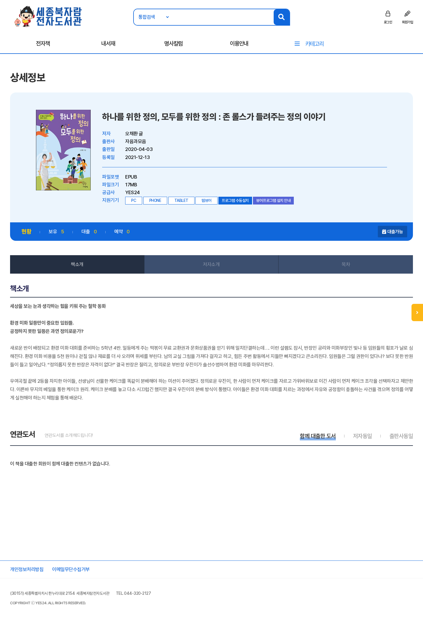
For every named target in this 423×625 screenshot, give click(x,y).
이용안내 (239, 43)
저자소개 (211, 264)
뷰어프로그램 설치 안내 (273, 200)
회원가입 (407, 22)
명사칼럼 (173, 43)
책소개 (77, 264)
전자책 (43, 43)
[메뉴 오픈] (417, 312)
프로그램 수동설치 (235, 200)
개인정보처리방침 (26, 569)
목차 (346, 264)
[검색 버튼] (281, 17)
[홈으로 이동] (48, 16)
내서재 (108, 43)
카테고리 (314, 43)
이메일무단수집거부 (71, 569)
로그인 (388, 22)
